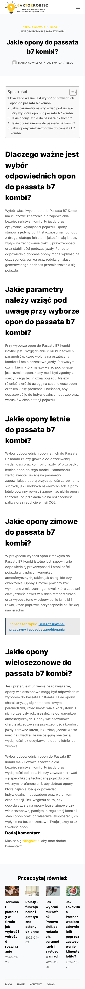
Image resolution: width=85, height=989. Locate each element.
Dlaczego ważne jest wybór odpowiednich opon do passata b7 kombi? (42, 100)
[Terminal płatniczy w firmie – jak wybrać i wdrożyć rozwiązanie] (12, 891)
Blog (69, 62)
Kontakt (36, 984)
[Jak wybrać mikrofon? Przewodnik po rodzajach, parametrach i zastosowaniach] (53, 891)
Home (21, 984)
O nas (51, 984)
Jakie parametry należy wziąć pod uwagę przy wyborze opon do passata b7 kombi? (42, 110)
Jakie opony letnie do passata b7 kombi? (41, 118)
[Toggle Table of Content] (71, 92)
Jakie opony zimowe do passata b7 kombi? (43, 123)
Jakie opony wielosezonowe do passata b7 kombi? (43, 130)
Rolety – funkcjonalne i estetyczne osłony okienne (32, 917)
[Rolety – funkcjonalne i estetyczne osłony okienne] (32, 891)
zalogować (30, 841)
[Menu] (78, 7)
